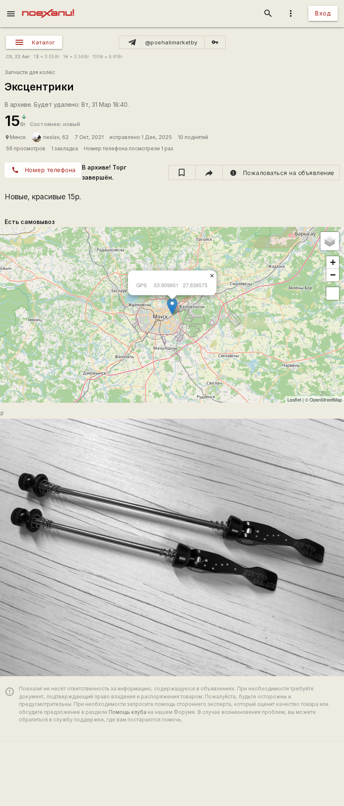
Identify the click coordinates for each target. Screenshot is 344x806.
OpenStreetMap (326, 399)
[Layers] (330, 241)
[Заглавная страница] (48, 6)
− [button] (333, 275)
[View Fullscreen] (332, 293)
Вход (323, 13)
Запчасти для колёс (30, 72)
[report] (281, 172)
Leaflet (294, 399)
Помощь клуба (127, 712)
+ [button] (333, 262)
